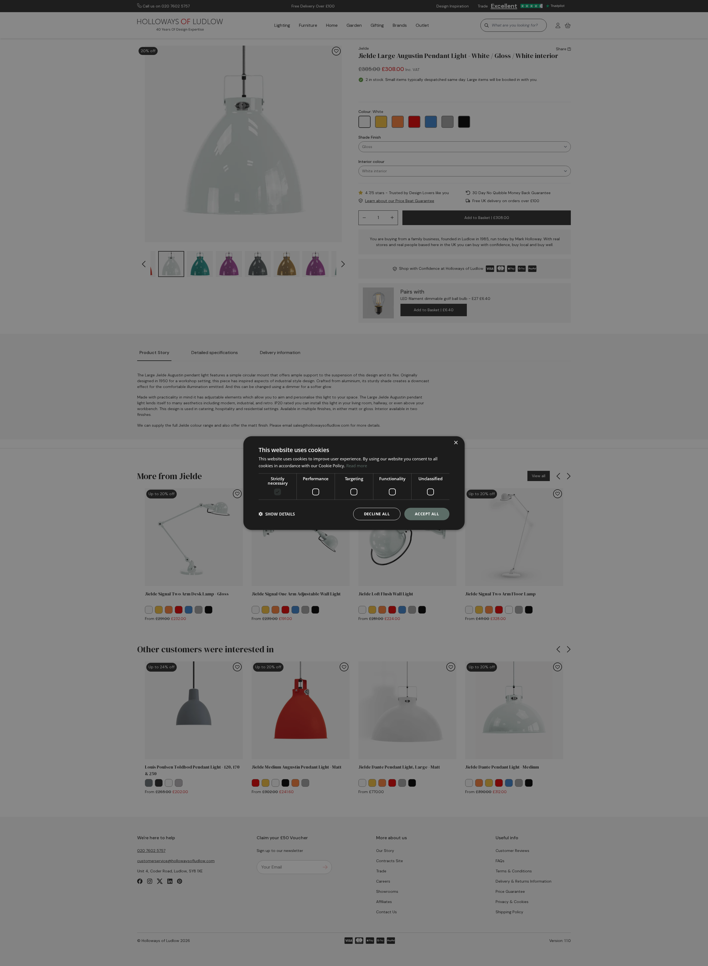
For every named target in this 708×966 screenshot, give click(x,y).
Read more (356, 465)
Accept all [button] (427, 513)
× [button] (456, 443)
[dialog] (354, 483)
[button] (277, 514)
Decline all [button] (377, 513)
